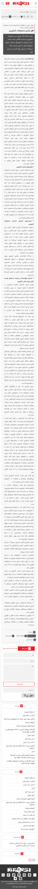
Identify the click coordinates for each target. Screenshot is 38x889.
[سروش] (24, 875)
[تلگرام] (15, 878)
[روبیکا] (30, 875)
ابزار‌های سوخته (29, 722)
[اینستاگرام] (20, 878)
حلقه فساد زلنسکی (28, 826)
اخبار (33, 752)
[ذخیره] (28, 17)
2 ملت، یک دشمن (28, 742)
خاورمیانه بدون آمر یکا (27, 829)
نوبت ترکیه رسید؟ (29, 812)
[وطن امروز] (21, 3)
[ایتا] (8, 875)
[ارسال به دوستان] (32, 17)
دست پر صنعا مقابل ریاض (26, 822)
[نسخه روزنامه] (7, 3)
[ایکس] (3, 875)
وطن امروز (32, 860)
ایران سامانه (15, 887)
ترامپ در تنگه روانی (28, 715)
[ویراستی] (14, 875)
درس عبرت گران (29, 739)
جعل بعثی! (31, 735)
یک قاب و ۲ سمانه (28, 815)
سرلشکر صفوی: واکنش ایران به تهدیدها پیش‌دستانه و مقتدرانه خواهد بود (22, 756)
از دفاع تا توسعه (29, 712)
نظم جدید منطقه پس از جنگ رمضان (23, 819)
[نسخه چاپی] (24, 17)
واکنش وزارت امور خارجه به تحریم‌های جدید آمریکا (19, 719)
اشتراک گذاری (5, 17)
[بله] (19, 875)
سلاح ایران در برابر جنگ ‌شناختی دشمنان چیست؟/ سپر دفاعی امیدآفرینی (22, 844)
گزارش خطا (8, 636)
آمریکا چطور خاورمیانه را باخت (25, 726)
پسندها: (30, 632)
